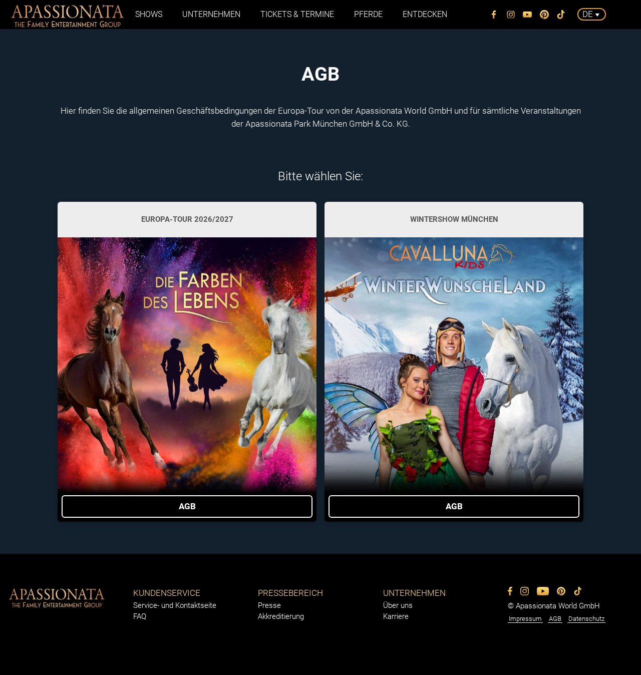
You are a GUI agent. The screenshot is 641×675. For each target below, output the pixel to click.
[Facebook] (494, 14)
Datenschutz (586, 618)
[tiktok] (561, 14)
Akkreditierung (281, 616)
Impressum (525, 618)
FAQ (139, 616)
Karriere (396, 616)
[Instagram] (510, 14)
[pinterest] (544, 14)
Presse (269, 605)
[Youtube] (527, 14)
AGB (555, 618)
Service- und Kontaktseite (174, 605)
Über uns (398, 605)
